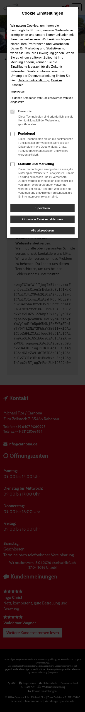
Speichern (42, 208)
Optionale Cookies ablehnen (42, 219)
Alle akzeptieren (42, 230)
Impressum (18, 91)
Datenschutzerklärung (33, 80)
